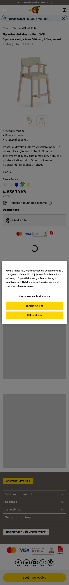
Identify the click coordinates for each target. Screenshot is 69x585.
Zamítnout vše (34, 305)
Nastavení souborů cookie (34, 296)
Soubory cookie (25, 286)
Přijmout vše (34, 315)
